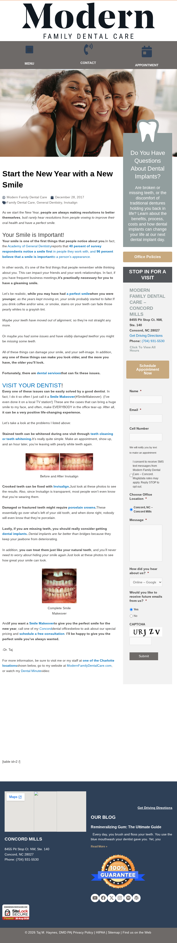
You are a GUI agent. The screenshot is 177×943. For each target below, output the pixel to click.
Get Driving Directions (146, 335)
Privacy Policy (83, 932)
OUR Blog (103, 817)
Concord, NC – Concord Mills (143, 509)
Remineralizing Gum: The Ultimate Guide (126, 827)
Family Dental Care (21, 202)
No (135, 616)
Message (138, 520)
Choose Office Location (141, 496)
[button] (29, 49)
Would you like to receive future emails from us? (146, 597)
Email (135, 410)
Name (135, 391)
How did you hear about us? (143, 571)
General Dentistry (49, 202)
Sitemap (114, 932)
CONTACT (88, 63)
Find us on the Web (137, 932)
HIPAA (100, 932)
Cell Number (139, 428)
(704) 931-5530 (153, 341)
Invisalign (70, 202)
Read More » (99, 846)
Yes (136, 609)
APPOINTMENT (147, 65)
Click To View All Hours (143, 349)
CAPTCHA (137, 624)
